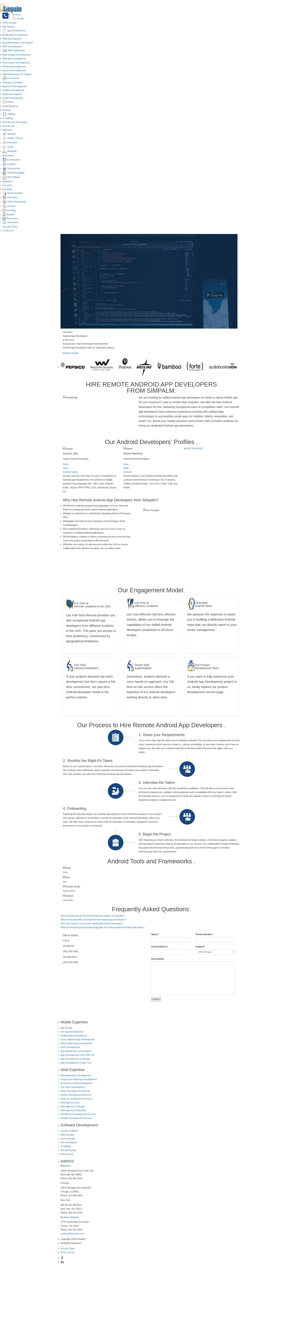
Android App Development (74, 1035)
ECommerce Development (15, 62)
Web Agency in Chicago (73, 1106)
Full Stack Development (73, 1087)
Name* (154, 934)
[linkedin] (62, 1261)
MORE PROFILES (193, 448)
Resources (12, 218)
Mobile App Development (15, 34)
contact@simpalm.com (72, 1233)
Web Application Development (76, 1075)
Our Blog (11, 210)
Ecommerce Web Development (77, 1083)
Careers (11, 206)
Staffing (11, 114)
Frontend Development (13, 66)
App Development (16, 30)
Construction (13, 159)
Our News (12, 197)
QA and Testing (68, 1150)
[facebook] (62, 1257)
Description (157, 958)
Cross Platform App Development (78, 1039)
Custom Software (69, 1130)
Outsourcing (67, 1154)
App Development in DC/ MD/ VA (77, 1055)
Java (65, 468)
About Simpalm (15, 193)
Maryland (65, 1165)
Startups (11, 133)
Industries (7, 130)
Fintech (10, 155)
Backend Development (13, 70)
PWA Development (11, 38)
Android (127, 472)
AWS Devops (67, 1134)
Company (7, 189)
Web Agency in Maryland (73, 1110)
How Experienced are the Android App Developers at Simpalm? (92, 915)
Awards (10, 214)
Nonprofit (11, 151)
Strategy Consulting (12, 82)
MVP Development (12, 46)
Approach (7, 181)
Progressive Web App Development (79, 1079)
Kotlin (65, 464)
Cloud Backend (10, 106)
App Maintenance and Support (17, 42)
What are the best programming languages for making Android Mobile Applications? (102, 927)
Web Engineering (16, 50)
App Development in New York (76, 1062)
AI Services (13, 78)
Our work (7, 185)
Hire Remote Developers (14, 122)
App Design (8, 26)
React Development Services (75, 1091)
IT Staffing (7, 118)
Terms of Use (67, 1252)
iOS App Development (72, 1031)
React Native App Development (76, 1043)
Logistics (11, 164)
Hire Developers (69, 1142)
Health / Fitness (15, 138)
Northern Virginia (70, 1217)
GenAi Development (12, 98)
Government (13, 168)
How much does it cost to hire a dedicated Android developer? (92, 923)
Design (20, 18)
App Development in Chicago (75, 1058)
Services (16, 14)
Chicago (65, 1183)
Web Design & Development (16, 54)
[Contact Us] (5, 16)
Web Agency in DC (70, 1102)
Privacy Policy (68, 1248)
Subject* (200, 946)
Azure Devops (68, 1138)
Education (12, 142)
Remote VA (8, 126)
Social (10, 146)
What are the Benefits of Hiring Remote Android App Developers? (93, 919)
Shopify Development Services (76, 1118)
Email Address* (159, 946)
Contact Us (8, 230)
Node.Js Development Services (77, 1098)
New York (65, 1200)
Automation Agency (12, 94)
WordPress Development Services (78, 1114)
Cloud (10, 101)
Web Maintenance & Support (16, 74)
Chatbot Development (13, 90)
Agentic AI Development (14, 86)
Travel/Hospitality (16, 172)
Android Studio (70, 472)
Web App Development (14, 58)
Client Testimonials (16, 201)
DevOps (6, 110)
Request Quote (70, 353)
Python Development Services (76, 1094)
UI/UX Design (9, 22)
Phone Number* (204, 934)
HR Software (13, 177)
